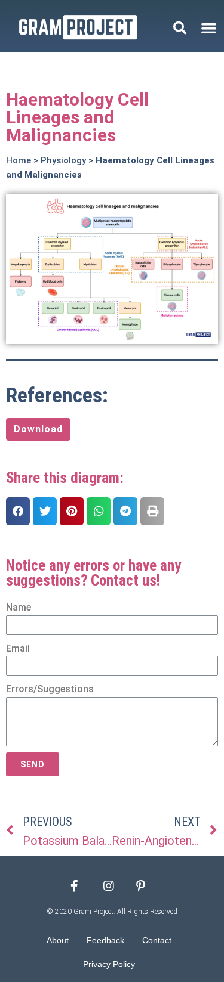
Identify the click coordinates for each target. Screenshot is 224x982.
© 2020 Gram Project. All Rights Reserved (112, 911)
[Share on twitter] (45, 511)
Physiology (63, 160)
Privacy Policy (109, 964)
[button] (209, 28)
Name (18, 607)
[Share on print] (152, 511)
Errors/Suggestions (50, 689)
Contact (156, 940)
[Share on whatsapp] (99, 511)
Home (18, 160)
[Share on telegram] (125, 511)
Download (38, 429)
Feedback (105, 940)
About (58, 940)
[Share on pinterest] (72, 511)
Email (18, 648)
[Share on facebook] (18, 511)
